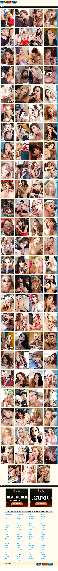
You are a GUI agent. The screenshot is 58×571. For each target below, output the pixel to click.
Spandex (19, 554)
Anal (30, 514)
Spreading (43, 554)
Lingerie (43, 540)
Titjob (6, 558)
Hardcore (43, 534)
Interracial (43, 536)
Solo (6, 554)
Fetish (30, 529)
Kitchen (30, 538)
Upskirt (6, 560)
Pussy (6, 549)
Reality (30, 549)
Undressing (31, 558)
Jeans (6, 538)
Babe (18, 516)
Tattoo (18, 556)
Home (2, 6)
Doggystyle (43, 525)
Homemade (19, 536)
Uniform (43, 558)
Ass (6, 516)
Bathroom (43, 516)
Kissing (18, 538)
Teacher (30, 556)
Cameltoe (19, 521)
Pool (18, 547)
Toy (17, 558)
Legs (18, 540)
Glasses (6, 532)
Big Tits (42, 518)
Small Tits (43, 552)
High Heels (7, 536)
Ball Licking (31, 516)
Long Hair (7, 541)
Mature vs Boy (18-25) (34, 541)
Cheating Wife (44, 521)
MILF (18, 543)
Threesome (43, 556)
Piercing (43, 545)
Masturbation (20, 541)
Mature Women (8, 543)
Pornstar (31, 547)
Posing (42, 547)
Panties (18, 545)
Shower (18, 552)
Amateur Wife (20, 514)
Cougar (42, 523)
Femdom (19, 529)
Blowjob (42, 520)
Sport (30, 554)
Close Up (7, 523)
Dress (18, 527)
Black (18, 520)
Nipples (42, 543)
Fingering (43, 529)
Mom (30, 543)
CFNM (30, 521)
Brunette (7, 521)
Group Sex (19, 532)
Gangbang (31, 531)
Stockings (7, 556)
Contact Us (8, 563)
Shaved (42, 551)
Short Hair (31, 551)
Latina (42, 538)
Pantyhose (31, 545)
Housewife (31, 536)
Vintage (18, 560)
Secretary (19, 551)
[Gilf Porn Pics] (8, 3)
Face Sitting (31, 527)
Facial (6, 529)
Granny (6, 534)
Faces (42, 527)
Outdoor (6, 545)
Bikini (6, 520)
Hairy (18, 534)
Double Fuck (7, 527)
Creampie (7, 525)
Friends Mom (20, 531)
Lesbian (30, 540)
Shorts (6, 552)
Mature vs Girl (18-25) (45, 541)
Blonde (30, 520)
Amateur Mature (8, 514)
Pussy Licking (20, 549)
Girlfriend (43, 531)
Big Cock (31, 518)
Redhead (43, 549)
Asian (42, 514)
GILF (30, 532)
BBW (6, 518)
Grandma (43, 532)
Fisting (6, 531)
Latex (6, 540)
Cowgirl (30, 523)
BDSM (18, 518)
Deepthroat (31, 525)
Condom (19, 523)
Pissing (6, 547)
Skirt (30, 552)
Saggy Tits (7, 551)
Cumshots (19, 525)
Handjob (31, 534)
